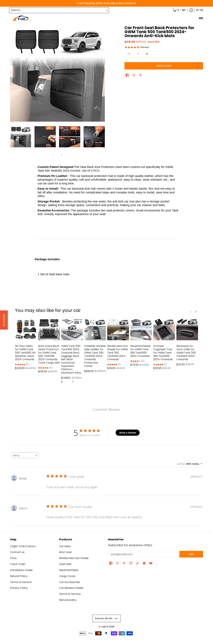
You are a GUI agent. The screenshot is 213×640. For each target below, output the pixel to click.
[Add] (146, 54)
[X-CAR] (21, 18)
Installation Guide (21, 570)
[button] (127, 75)
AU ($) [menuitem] (199, 10)
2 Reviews (144, 47)
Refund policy (68, 600)
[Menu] (201, 18)
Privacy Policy (19, 588)
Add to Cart (163, 66)
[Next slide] (196, 312)
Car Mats (65, 546)
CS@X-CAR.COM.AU (23, 546)
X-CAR (102, 626)
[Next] (102, 74)
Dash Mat (65, 564)
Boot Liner (65, 552)
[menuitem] (179, 10)
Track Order (17, 564)
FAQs (13, 558)
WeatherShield (68, 570)
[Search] (107, 10)
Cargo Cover (67, 576)
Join (191, 554)
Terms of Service (21, 582)
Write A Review (127, 432)
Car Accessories (69, 582)
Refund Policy (18, 576)
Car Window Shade (71, 588)
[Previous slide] (191, 312)
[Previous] (12, 74)
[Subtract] (128, 54)
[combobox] (57, 10)
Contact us (17, 552)
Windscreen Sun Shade (74, 558)
